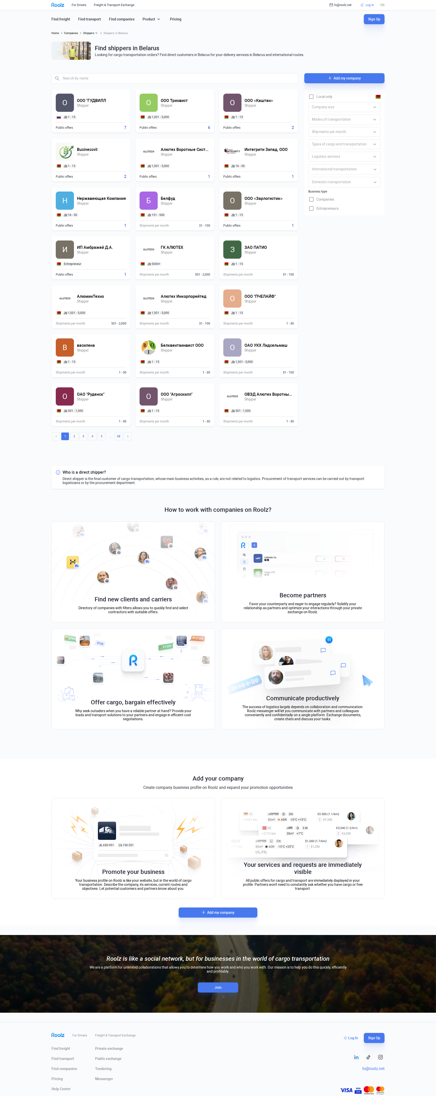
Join (218, 987)
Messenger (104, 1079)
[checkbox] (320, 97)
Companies (71, 33)
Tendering (103, 1069)
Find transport (89, 19)
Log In (353, 1038)
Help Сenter (61, 1089)
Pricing (175, 19)
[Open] (375, 169)
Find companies (121, 19)
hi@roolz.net (342, 5)
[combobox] (175, 78)
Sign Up (374, 19)
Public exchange (108, 1059)
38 (118, 436)
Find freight (60, 19)
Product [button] (149, 19)
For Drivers (79, 5)
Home (55, 33)
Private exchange (109, 1049)
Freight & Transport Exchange (114, 5)
